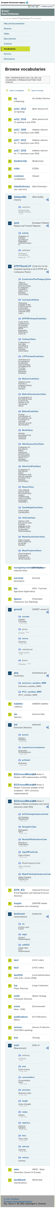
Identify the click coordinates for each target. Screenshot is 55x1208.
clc (23, 924)
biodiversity (20, 161)
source (25, 638)
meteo (25, 1112)
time (24, 1136)
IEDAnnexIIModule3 (23, 784)
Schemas (8, 44)
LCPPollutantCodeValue (27, 356)
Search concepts (37, 90)
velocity (25, 1146)
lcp (15, 985)
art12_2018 (20, 119)
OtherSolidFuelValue (27, 466)
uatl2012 (25, 945)
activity (25, 233)
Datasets (7, 28)
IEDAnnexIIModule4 (23, 801)
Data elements (10, 39)
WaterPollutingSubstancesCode (27, 874)
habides (18, 703)
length (25, 1101)
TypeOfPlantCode (27, 852)
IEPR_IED (19, 890)
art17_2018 (20, 150)
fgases (17, 599)
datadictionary (22, 186)
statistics (26, 1123)
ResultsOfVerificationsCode (27, 839)
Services (7, 54)
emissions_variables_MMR (27, 683)
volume (25, 1157)
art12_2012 (20, 109)
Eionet (15, 18)
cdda (17, 168)
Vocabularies (10, 49)
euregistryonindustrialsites (23, 567)
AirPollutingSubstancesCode (27, 814)
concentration (27, 1077)
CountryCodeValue (27, 300)
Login (33, 6)
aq (15, 98)
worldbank (20, 1180)
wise (16, 1169)
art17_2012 (20, 140)
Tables (6, 34)
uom (16, 1045)
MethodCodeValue (27, 411)
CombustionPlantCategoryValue (27, 279)
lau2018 (18, 975)
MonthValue (27, 430)
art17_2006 (20, 129)
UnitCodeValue (27, 518)
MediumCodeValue (27, 379)
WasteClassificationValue (27, 537)
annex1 (25, 735)
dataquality (20, 197)
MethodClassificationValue (27, 394)
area (24, 1066)
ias (15, 714)
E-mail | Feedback (11, 1199)
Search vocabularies (17, 90)
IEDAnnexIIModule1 (23, 774)
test (16, 1037)
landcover (19, 914)
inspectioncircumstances (27, 747)
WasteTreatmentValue (27, 550)
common (19, 176)
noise (17, 1006)
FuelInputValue (27, 339)
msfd (17, 996)
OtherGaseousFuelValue (27, 444)
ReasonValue (27, 487)
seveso (18, 1027)
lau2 (16, 967)
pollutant (26, 760)
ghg (16, 673)
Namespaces (9, 59)
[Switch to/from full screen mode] (37, 6)
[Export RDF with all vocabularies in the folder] (47, 200)
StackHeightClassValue (27, 507)
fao (15, 588)
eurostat (18, 578)
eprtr (16, 223)
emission (26, 1090)
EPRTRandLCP (22, 266)
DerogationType (27, 827)
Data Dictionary (24, 18)
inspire (18, 903)
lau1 (16, 960)
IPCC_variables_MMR (27, 692)
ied (15, 724)
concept (25, 616)
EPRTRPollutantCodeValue (27, 319)
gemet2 (18, 609)
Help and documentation (14, 23)
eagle (24, 934)
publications (21, 1017)
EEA (15, 2)
